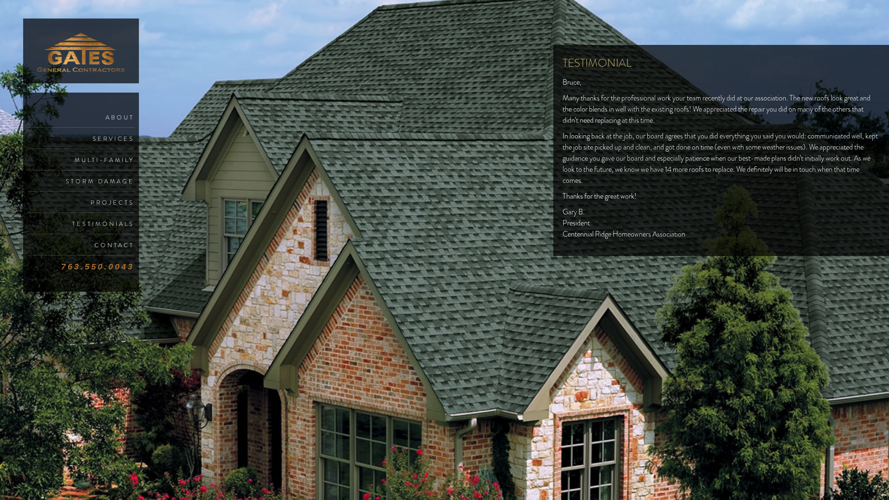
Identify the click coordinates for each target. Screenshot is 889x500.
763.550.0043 (97, 266)
